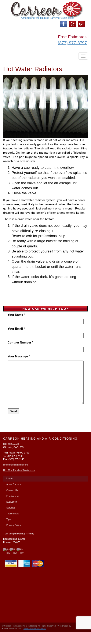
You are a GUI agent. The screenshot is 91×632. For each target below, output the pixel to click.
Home (9, 478)
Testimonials (12, 513)
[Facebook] (63, 24)
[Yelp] (72, 24)
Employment (12, 496)
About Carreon (13, 484)
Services (10, 507)
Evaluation (11, 502)
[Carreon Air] (45, 8)
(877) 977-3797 (72, 42)
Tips (8, 519)
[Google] (81, 24)
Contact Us (12, 490)
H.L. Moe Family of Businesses (19, 470)
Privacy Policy (13, 525)
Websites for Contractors (34, 629)
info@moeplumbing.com (15, 464)
